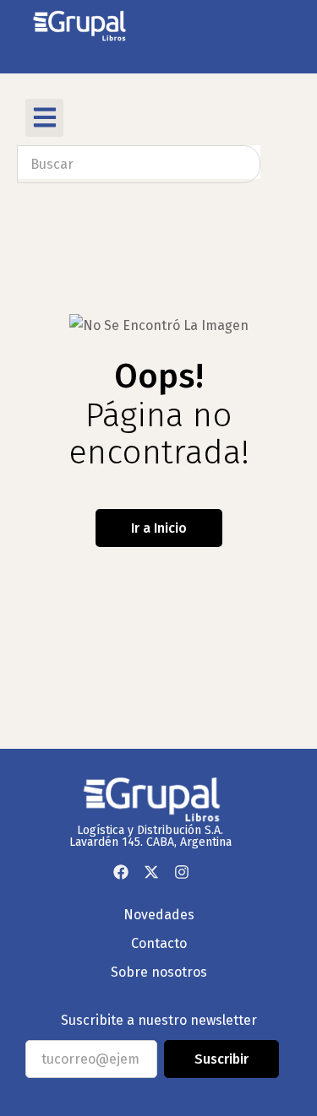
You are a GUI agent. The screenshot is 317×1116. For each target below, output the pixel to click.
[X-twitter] (151, 872)
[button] (44, 118)
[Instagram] (182, 872)
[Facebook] (121, 872)
